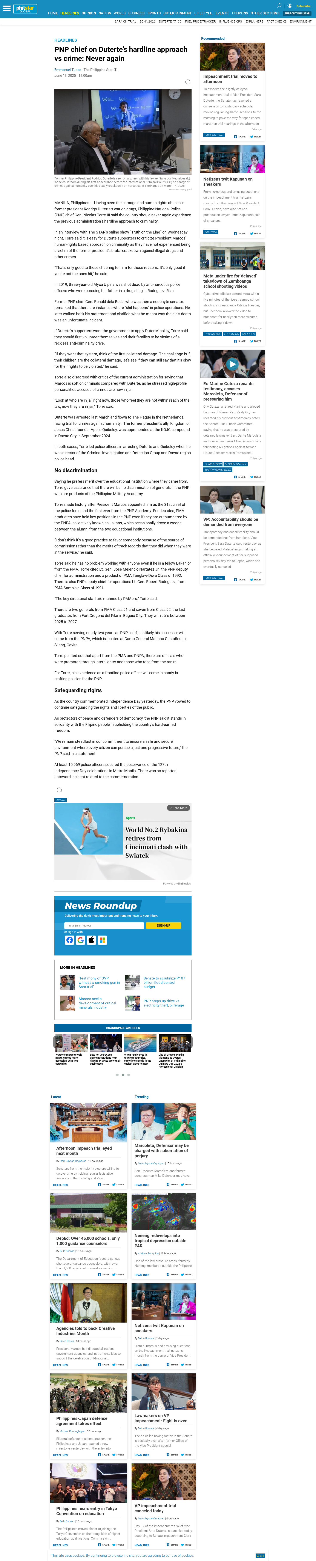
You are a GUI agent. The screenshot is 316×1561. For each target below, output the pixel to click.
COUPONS (240, 13)
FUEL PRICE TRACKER (200, 21)
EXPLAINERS (254, 21)
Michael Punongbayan (72, 1431)
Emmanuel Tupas (67, 70)
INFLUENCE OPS (230, 21)
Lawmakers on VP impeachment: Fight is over (161, 1418)
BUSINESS (136, 13)
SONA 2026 (147, 21)
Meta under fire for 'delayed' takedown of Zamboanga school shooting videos (230, 281)
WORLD (120, 13)
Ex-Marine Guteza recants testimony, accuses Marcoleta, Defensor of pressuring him (228, 391)
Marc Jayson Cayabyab (151, 1163)
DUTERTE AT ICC (170, 21)
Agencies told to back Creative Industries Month (85, 1331)
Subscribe (303, 6)
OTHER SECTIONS (265, 13)
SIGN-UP (163, 926)
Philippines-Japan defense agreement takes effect (81, 1421)
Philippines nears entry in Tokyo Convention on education (86, 1511)
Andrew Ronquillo (148, 1253)
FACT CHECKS (277, 21)
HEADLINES (69, 13)
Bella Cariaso (67, 1251)
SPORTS (154, 13)
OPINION (89, 13)
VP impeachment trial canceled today (155, 1508)
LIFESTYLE (203, 13)
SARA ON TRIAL (125, 21)
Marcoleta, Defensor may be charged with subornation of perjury (162, 1150)
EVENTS (222, 13)
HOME (53, 13)
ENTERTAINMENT (177, 13)
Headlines (65, 40)
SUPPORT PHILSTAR (297, 13)
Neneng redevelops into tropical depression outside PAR (160, 1240)
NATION (104, 13)
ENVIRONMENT (300, 21)
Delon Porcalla (146, 1338)
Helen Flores (67, 1341)
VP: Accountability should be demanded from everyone (230, 522)
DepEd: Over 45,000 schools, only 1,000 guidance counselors (88, 1241)
